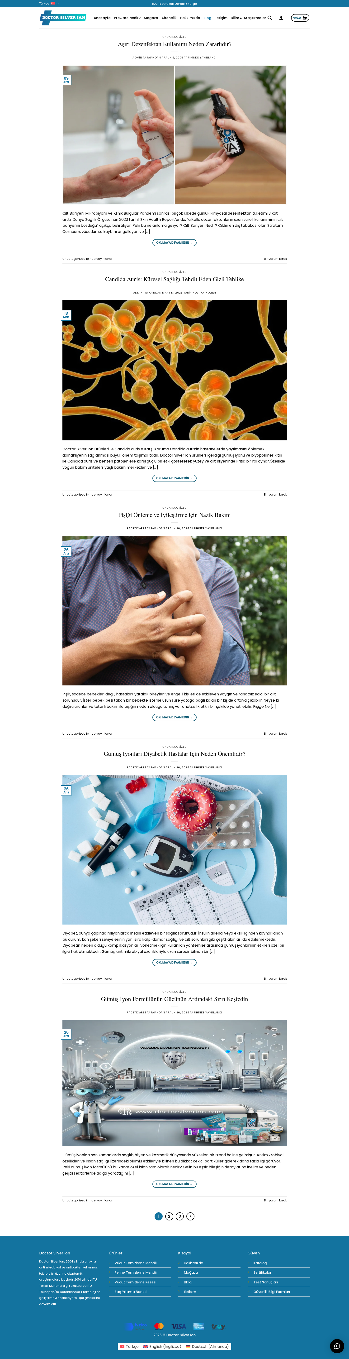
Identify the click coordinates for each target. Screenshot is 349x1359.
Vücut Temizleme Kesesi (135, 1282)
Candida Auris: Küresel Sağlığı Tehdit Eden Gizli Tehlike (174, 279)
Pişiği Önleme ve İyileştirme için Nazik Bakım (174, 515)
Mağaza (151, 17)
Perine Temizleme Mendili (136, 1272)
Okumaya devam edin (174, 243)
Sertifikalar (262, 1272)
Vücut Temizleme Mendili (136, 1263)
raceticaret (136, 528)
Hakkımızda (190, 17)
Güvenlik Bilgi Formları (272, 1291)
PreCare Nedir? (127, 17)
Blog (207, 17)
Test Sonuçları (266, 1282)
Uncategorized (174, 37)
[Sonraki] (190, 1216)
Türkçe (44, 3)
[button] (281, 18)
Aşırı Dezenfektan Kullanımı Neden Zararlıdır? (174, 44)
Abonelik (169, 17)
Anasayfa (102, 17)
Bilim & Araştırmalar (248, 17)
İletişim (221, 17)
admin (137, 57)
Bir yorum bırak (275, 259)
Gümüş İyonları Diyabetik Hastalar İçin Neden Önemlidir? (174, 753)
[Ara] (270, 18)
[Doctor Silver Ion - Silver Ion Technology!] (63, 18)
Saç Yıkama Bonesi (131, 1291)
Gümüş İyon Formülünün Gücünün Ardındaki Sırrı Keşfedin (174, 999)
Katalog (260, 1263)
